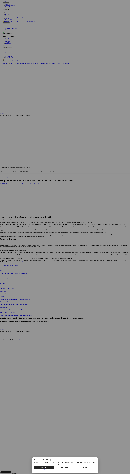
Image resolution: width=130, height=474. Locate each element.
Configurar (86, 467)
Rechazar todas (65, 467)
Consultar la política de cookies (40, 469)
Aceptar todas (44, 467)
